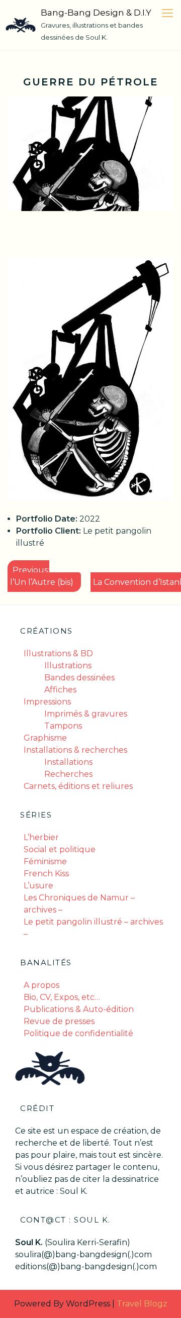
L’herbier (41, 837)
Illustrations (68, 665)
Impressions (47, 701)
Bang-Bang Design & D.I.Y (96, 13)
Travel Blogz (142, 1303)
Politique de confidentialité (78, 1033)
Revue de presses (59, 1021)
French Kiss (46, 873)
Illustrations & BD (58, 653)
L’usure (38, 885)
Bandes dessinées (79, 677)
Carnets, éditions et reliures (78, 786)
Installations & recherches (75, 750)
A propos (41, 985)
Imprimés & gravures (85, 714)
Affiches (60, 689)
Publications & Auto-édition (79, 1009)
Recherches (68, 774)
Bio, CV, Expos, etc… (62, 997)
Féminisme (45, 861)
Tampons (63, 726)
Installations (68, 762)
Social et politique (60, 849)
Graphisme (45, 738)
